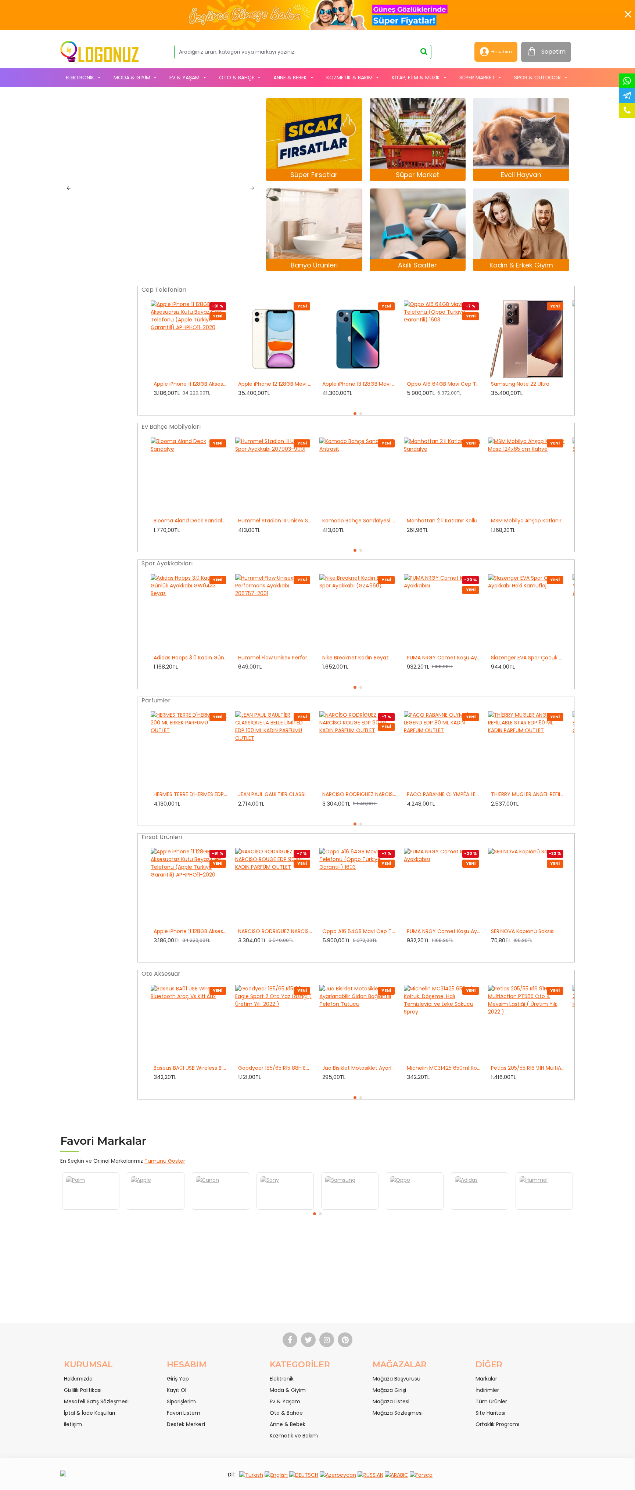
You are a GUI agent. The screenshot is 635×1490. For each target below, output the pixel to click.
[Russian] (370, 1475)
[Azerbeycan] (338, 1475)
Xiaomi (553, 1209)
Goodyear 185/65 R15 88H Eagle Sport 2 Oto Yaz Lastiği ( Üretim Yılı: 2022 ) (275, 1068)
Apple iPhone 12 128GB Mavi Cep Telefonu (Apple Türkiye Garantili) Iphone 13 (275, 384)
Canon (164, 1209)
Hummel (488, 1209)
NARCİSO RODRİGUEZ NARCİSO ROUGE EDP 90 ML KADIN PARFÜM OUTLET (359, 794)
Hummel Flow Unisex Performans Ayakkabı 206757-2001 (275, 657)
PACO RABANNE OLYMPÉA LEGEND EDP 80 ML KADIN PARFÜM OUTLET (444, 794)
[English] (276, 1475)
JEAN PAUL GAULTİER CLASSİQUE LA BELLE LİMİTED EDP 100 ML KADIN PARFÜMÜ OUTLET (275, 794)
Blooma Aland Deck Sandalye (191, 520)
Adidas (423, 1209)
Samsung (294, 1209)
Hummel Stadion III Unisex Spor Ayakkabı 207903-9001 (275, 520)
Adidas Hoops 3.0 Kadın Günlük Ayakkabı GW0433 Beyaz (191, 657)
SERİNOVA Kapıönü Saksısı (523, 931)
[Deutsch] (303, 1475)
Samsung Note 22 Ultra (520, 384)
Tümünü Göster (164, 1161)
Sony (229, 1209)
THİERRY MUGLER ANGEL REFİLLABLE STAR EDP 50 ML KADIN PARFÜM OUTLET (528, 794)
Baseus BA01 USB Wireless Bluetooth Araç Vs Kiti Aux (191, 1068)
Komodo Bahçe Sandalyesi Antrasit (359, 520)
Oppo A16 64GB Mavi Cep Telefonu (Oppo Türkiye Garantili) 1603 (444, 384)
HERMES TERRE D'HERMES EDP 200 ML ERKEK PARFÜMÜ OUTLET (191, 794)
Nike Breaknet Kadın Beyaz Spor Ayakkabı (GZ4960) (359, 657)
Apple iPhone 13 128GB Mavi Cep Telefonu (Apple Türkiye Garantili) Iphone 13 (359, 384)
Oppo (359, 1209)
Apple (100, 1209)
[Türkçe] (251, 1475)
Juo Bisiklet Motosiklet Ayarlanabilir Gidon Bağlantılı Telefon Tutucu (359, 1068)
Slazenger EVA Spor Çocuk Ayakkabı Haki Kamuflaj (528, 657)
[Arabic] (396, 1475)
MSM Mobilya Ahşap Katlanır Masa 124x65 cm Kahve (528, 520)
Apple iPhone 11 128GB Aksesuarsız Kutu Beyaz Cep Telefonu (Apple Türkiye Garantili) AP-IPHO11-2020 (191, 384)
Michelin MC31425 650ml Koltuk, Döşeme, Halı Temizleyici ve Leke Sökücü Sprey (444, 1068)
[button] (68, 187)
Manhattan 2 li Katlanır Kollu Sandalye (444, 520)
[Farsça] (421, 1475)
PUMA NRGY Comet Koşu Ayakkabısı (444, 657)
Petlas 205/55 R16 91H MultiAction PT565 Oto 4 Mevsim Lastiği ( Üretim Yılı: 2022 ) (528, 1068)
